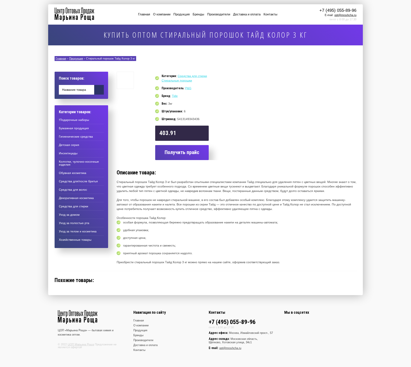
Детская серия (69, 145)
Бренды (198, 14)
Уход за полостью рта (74, 223)
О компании (161, 14)
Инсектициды (68, 153)
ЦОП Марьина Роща (81, 344)
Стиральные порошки (177, 80)
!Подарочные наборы (74, 120)
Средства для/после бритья (78, 181)
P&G (188, 88)
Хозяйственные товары (75, 239)
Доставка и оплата (247, 14)
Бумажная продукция (74, 128)
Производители (218, 14)
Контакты (270, 14)
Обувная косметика (72, 173)
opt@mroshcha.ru (345, 15)
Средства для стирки (73, 206)
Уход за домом (69, 214)
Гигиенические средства (76, 136)
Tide (175, 96)
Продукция (181, 14)
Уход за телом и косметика (78, 231)
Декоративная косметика (76, 198)
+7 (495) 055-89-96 (337, 10)
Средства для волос (73, 189)
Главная (144, 14)
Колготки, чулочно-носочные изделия (79, 163)
